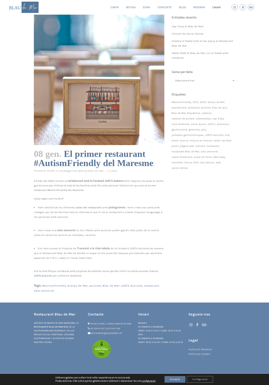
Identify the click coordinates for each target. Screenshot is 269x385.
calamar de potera (183, 118)
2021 (196, 102)
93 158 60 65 (97, 328)
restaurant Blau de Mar (185, 151)
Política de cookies (199, 354)
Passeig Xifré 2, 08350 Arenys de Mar (110, 323)
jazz (203, 129)
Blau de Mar (96, 170)
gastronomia (180, 129)
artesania (194, 107)
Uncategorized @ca (71, 170)
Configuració (200, 379)
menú (175, 140)
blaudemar (193, 113)
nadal (216, 140)
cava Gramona (180, 124)
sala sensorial (44, 290)
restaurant (151, 285)
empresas (223, 124)
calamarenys (203, 118)
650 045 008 (113, 328)
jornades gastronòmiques (188, 135)
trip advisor (207, 162)
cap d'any (218, 118)
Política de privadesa (200, 349)
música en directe (201, 140)
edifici (212, 124)
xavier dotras (180, 168)
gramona (194, 129)
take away (219, 157)
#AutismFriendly (54, 285)
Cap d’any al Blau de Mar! (187, 26)
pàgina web (187, 146)
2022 (203, 102)
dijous (202, 124)
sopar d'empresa (182, 157)
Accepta (175, 379)
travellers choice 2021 (185, 162)
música (184, 140)
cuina (194, 124)
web (218, 162)
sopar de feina (203, 157)
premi (175, 146)
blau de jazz (219, 107)
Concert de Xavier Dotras (187, 33)
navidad (226, 140)
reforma (200, 146)
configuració (148, 380)
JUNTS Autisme (43, 275)
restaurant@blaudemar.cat (106, 333)
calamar (207, 113)
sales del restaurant (89, 207)
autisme (95, 285)
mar (227, 135)
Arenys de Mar (78, 285)
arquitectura (179, 107)
